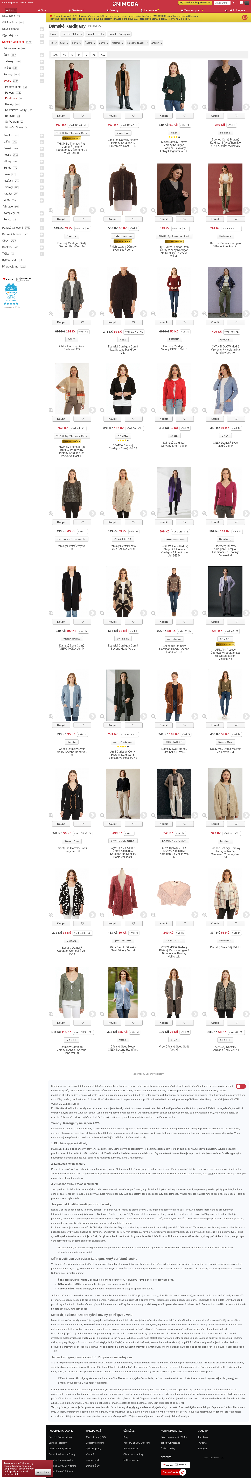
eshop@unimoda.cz (170, 1443)
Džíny (6, 141)
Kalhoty (8, 74)
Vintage (8, 206)
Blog (125, 1437)
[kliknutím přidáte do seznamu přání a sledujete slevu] (82, 115)
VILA (174, 1039)
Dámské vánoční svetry (61, 1471)
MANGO (72, 1040)
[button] (78, 125)
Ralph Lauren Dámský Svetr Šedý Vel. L (123, 248)
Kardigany (11, 98)
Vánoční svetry (14, 127)
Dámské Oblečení (13, 41)
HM (210, 1346)
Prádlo (7, 135)
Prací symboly (130, 1448)
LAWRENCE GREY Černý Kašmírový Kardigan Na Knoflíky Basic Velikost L (123, 852)
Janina (71, 236)
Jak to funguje (236, 10)
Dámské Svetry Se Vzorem (62, 1466)
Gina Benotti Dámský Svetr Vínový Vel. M (123, 949)
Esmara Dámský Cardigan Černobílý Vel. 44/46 (71, 950)
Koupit (61, 115)
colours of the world (72, 539)
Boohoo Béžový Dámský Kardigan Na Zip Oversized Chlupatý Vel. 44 (225, 853)
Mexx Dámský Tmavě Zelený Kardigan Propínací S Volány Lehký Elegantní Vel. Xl (174, 146)
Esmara (72, 941)
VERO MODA (71, 638)
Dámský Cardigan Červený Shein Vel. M (174, 444)
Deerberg (225, 539)
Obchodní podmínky (133, 1454)
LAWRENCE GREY (123, 841)
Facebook (203, 1437)
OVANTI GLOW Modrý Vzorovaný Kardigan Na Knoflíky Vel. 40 (225, 349)
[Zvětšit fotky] (51, 107)
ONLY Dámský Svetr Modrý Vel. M (225, 444)
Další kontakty (168, 1448)
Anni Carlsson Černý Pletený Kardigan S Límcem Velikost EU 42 (123, 754)
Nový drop (8, 15)
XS (64, 54)
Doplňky (7, 247)
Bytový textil (9, 260)
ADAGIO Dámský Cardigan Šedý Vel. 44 (225, 1048)
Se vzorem (12, 121)
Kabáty (7, 193)
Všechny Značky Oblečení (136, 1443)
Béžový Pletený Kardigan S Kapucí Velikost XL (225, 245)
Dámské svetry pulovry (60, 1437)
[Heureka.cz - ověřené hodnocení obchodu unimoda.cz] (11, 309)
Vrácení (90, 1454)
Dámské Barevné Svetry (61, 1460)
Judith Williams (174, 539)
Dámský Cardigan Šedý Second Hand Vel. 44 (71, 245)
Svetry (7, 80)
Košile (7, 154)
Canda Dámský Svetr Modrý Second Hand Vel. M (72, 751)
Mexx (174, 132)
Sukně (7, 148)
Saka (6, 174)
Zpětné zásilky (93, 1460)
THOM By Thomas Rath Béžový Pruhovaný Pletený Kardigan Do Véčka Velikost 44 (71, 451)
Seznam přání (193, 10)
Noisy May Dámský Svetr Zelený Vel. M (225, 750)
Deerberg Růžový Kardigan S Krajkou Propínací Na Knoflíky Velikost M (225, 551)
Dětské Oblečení (12, 234)
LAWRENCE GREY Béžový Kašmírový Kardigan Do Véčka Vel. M (174, 852)
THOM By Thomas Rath (71, 133)
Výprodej (7, 35)
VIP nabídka (9, 22)
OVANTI (225, 339)
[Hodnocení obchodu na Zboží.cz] (173, 1475)
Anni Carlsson (123, 742)
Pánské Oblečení (12, 227)
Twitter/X (202, 1443)
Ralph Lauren (123, 236)
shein (174, 436)
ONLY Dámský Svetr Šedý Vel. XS (71, 348)
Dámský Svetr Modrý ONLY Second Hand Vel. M (123, 1049)
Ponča (7, 219)
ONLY (71, 339)
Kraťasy (8, 180)
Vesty (6, 200)
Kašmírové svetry (15, 110)
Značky (113, 10)
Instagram (203, 1448)
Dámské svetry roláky (60, 1448)
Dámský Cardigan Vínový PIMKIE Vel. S (174, 348)
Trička (7, 67)
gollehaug (174, 639)
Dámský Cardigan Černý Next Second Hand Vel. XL (123, 349)
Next (123, 339)
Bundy (7, 167)
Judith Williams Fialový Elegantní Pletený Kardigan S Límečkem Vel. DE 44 (174, 551)
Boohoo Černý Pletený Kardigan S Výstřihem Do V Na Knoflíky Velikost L (225, 142)
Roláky (9, 104)
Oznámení (78, 10)
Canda (71, 742)
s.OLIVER (132, 1299)
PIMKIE (174, 339)
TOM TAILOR (174, 742)
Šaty (6, 54)
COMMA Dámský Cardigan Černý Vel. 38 (123, 447)
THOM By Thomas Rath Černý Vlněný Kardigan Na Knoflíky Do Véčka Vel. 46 (174, 252)
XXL (103, 54)
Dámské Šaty (93, 1466)
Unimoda (225, 236)
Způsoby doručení (95, 1443)
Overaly (8, 187)
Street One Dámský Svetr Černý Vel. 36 (72, 850)
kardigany (134, 1407)
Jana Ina (123, 133)
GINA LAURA (122, 539)
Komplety (9, 213)
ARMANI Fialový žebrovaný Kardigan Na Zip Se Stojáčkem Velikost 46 (225, 654)
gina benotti (123, 940)
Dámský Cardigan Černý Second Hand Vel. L (123, 647)
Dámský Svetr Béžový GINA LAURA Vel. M (123, 548)
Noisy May (225, 742)
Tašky (5, 253)
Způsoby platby (93, 1448)
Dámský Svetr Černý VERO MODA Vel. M (71, 647)
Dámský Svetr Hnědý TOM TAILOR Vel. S (174, 750)
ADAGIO (225, 1040)
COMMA (123, 436)
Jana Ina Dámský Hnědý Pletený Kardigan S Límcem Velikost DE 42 (123, 142)
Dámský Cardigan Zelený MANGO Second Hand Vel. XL (71, 1049)
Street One (71, 841)
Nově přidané (10, 28)
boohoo (225, 132)
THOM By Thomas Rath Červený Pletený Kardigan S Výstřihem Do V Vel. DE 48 (71, 148)
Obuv (5, 240)
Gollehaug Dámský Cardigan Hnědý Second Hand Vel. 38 (174, 648)
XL (94, 54)
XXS (55, 54)
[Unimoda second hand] (125, 5)
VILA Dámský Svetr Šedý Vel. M (174, 1048)
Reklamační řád (131, 1460)
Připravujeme (11, 48)
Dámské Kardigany (58, 1443)
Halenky (8, 61)
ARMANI (225, 639)
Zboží (12, 10)
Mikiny (7, 161)
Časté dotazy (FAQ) (96, 1437)
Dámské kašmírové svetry (62, 1454)
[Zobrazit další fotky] (92, 107)
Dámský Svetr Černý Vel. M (72, 548)
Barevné (10, 115)
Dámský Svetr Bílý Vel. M (225, 947)
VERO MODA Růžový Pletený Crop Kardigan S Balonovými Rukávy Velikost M (174, 952)
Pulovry (9, 92)
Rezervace (151, 10)
